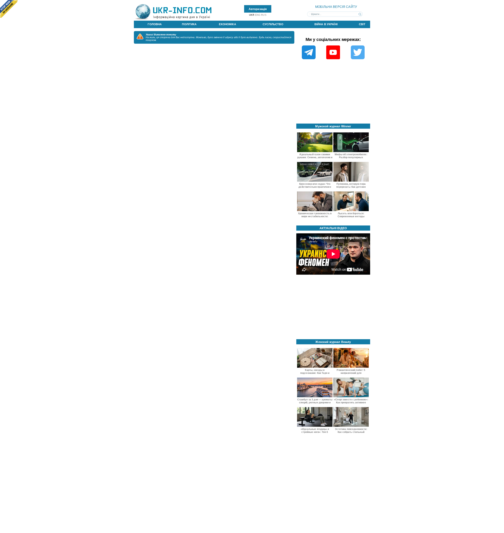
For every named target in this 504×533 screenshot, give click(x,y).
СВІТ (362, 24)
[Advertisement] (333, 92)
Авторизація (258, 8)
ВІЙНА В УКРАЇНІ (326, 24)
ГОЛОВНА (155, 24)
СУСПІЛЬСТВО (273, 24)
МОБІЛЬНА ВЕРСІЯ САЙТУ (336, 6)
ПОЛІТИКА (189, 24)
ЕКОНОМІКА (227, 24)
